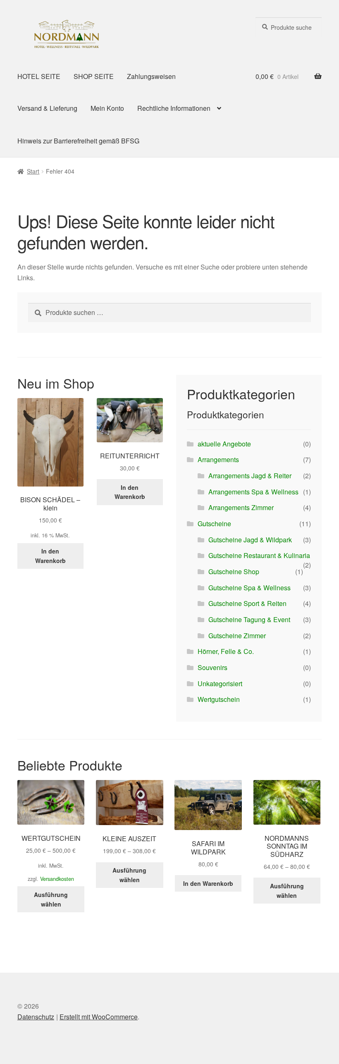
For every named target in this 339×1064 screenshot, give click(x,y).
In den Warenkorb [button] (50, 556)
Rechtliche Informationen (173, 108)
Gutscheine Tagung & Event (249, 619)
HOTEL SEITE (38, 76)
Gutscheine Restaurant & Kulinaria (259, 555)
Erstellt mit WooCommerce (99, 1016)
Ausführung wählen (51, 899)
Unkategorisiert (220, 683)
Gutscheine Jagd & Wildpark (250, 539)
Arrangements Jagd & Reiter (249, 475)
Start (33, 171)
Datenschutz (35, 1016)
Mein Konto (107, 108)
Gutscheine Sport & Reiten (247, 603)
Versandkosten (57, 879)
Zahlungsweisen (151, 76)
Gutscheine (214, 523)
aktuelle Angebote (224, 444)
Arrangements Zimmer (241, 507)
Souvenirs (212, 667)
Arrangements (218, 459)
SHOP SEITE (94, 76)
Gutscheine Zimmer (237, 635)
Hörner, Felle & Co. (226, 651)
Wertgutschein (219, 699)
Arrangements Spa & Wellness (253, 491)
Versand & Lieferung (47, 108)
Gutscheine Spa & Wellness (249, 587)
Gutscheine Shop (233, 571)
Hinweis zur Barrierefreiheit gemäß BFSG (78, 141)
